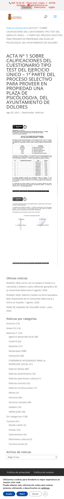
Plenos (12, 392)
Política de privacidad (18, 472)
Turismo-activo (16, 444)
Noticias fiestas (16, 368)
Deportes (13, 346)
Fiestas (12, 429)
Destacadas (22, 27)
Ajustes (35, 494)
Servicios (13, 397)
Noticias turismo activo (20, 387)
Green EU (11, 328)
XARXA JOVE (15, 411)
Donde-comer (16, 425)
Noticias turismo (17, 383)
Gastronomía (15, 434)
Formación (14, 355)
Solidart (13, 407)
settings (45, 488)
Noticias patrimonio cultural (23, 378)
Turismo (10, 421)
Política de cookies (44, 472)
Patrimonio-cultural (19, 439)
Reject (22, 494)
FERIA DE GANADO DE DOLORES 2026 (25, 307)
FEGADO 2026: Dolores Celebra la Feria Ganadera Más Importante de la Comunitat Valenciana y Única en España (31, 298)
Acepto (9, 494)
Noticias (10, 27)
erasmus (10, 323)
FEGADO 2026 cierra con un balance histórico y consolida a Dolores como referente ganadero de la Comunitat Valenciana (31, 286)
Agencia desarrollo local (21, 336)
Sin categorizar (14, 416)
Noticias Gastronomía (20, 373)
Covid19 (13, 341)
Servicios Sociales (18, 402)
